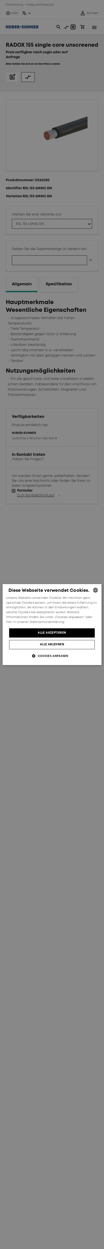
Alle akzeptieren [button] (52, 633)
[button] (52, 656)
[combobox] (95, 590)
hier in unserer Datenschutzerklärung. (35, 622)
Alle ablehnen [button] (52, 644)
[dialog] (52, 624)
